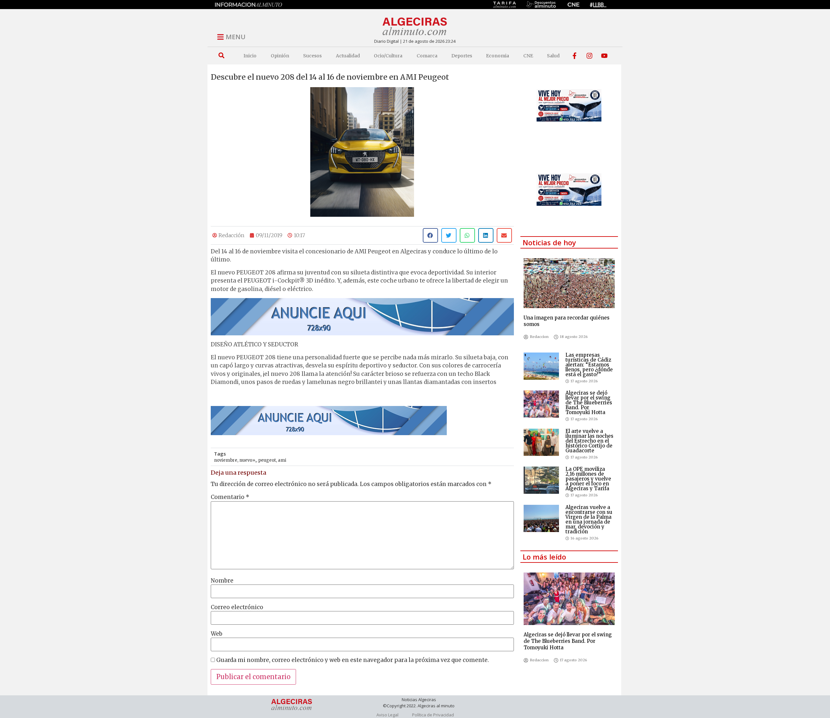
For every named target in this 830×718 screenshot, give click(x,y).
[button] (221, 55)
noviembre (225, 460)
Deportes (461, 56)
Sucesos (312, 56)
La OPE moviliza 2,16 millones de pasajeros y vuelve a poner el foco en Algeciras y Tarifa (588, 479)
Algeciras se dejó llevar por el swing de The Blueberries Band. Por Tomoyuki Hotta (588, 402)
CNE (528, 56)
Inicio (249, 56)
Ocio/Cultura (388, 56)
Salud (553, 56)
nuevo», (247, 460)
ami (282, 460)
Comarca (427, 56)
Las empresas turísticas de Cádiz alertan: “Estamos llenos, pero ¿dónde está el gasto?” (589, 364)
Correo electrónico (237, 607)
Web (216, 634)
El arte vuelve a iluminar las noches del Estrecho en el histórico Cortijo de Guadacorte (589, 441)
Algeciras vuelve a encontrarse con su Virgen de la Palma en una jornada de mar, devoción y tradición (588, 519)
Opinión (280, 56)
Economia (497, 56)
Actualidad (348, 56)
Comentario (230, 497)
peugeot (267, 460)
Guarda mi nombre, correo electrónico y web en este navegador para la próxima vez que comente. (352, 660)
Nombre (222, 581)
